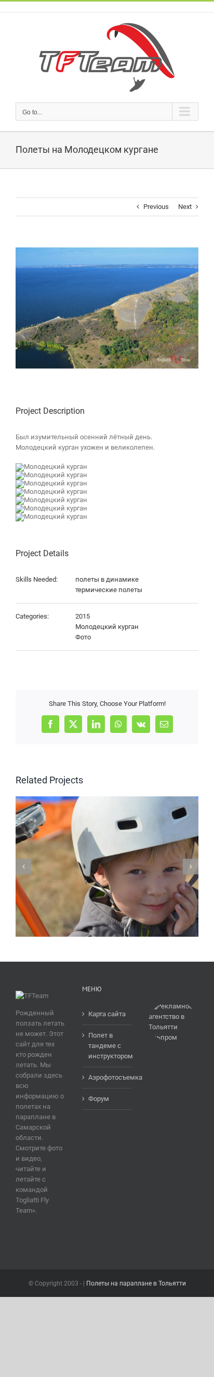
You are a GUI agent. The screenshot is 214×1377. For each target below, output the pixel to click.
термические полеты (108, 590)
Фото (83, 637)
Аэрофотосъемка (107, 1077)
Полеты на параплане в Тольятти (136, 1283)
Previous (156, 207)
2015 (82, 616)
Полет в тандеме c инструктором (107, 1045)
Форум (98, 1099)
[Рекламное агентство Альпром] (173, 1006)
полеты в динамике (107, 579)
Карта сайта (107, 1014)
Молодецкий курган (107, 627)
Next (185, 207)
